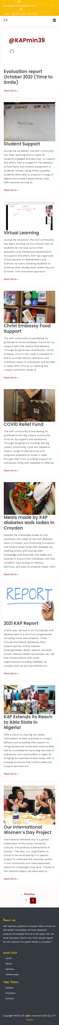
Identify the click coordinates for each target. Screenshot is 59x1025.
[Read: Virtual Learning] (29, 215)
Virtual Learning (21, 233)
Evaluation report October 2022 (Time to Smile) (28, 76)
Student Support (22, 144)
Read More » (11, 90)
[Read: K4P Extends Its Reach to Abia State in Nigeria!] (29, 699)
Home (9, 958)
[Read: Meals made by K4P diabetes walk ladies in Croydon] (29, 498)
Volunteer (11, 993)
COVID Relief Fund (23, 424)
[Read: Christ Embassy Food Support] (29, 306)
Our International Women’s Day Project (27, 830)
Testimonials (12, 974)
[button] (54, 20)
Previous (27, 894)
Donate (9, 987)
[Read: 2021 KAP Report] (29, 603)
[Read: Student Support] (29, 121)
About (9, 963)
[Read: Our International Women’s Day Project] (29, 804)
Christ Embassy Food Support (27, 328)
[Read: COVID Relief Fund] (29, 405)
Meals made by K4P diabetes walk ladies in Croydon (29, 522)
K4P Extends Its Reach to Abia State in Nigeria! (28, 722)
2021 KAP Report (21, 623)
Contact (10, 998)
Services (10, 969)
